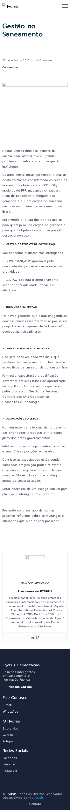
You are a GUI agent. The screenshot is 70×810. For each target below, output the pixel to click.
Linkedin (9, 764)
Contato (35, 804)
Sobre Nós (10, 728)
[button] (65, 6)
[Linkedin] (32, 637)
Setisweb (36, 798)
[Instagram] (37, 637)
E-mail (7, 705)
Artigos (8, 741)
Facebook (10, 758)
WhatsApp (10, 711)
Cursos (8, 735)
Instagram (10, 770)
